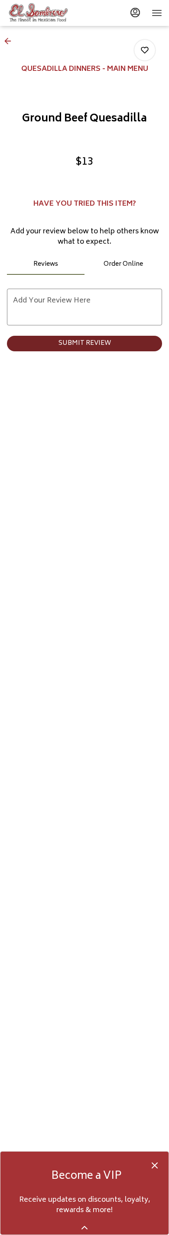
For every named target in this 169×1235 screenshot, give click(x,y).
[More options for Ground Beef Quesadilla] (144, 50)
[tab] (45, 264)
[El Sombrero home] (46, 13)
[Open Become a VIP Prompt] (84, 1227)
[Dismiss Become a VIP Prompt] (154, 1165)
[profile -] (135, 12)
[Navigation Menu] (156, 13)
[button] (10, 41)
